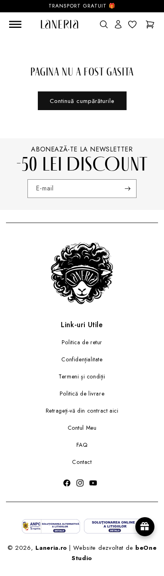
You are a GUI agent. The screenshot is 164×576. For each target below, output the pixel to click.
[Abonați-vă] (127, 188)
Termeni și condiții (82, 376)
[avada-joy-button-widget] (144, 526)
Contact (82, 462)
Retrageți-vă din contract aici (82, 411)
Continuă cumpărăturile (82, 101)
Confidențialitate (81, 359)
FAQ (82, 445)
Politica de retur (82, 342)
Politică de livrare (82, 394)
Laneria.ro (51, 547)
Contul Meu (82, 428)
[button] (103, 24)
